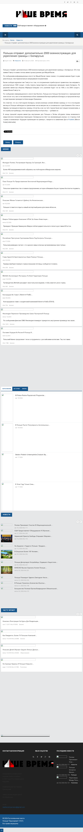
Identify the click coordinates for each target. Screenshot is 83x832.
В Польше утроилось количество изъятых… (30, 583)
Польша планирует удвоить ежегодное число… (31, 577)
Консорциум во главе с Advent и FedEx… (18, 295)
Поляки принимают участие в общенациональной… (33, 525)
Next (80, 155)
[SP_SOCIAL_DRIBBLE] (77, 2)
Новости (19, 40)
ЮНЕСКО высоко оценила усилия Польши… (30, 568)
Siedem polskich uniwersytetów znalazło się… (31, 454)
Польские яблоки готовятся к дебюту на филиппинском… (23, 200)
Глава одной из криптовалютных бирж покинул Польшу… (23, 257)
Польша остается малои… (72, 769)
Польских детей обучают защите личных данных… (21, 649)
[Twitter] (67, 2)
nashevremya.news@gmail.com (14, 807)
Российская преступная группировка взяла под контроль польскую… (28, 238)
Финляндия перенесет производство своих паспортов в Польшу (26, 313)
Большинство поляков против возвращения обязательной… (36, 588)
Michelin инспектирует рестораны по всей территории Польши (25, 276)
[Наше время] (41, 14)
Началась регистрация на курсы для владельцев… (21, 621)
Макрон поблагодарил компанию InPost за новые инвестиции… (26, 219)
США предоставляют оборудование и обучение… (32, 530)
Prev (77, 155)
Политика (23, 667)
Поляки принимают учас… (73, 759)
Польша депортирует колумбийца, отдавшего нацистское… (36, 562)
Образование (24, 653)
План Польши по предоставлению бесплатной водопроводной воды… (28, 181)
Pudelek (71, 119)
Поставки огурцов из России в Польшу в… (18, 332)
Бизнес (11, 173)
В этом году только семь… (25, 484)
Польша (74, 775)
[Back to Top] (1, 830)
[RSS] (33, 757)
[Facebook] (64, 2)
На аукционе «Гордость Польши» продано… (30, 546)
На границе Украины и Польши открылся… (18, 664)
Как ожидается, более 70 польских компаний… (20, 635)
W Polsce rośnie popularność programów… (30, 395)
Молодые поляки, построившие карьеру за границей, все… (24, 162)
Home (12, 40)
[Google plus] (71, 2)
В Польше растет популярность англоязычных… (32, 425)
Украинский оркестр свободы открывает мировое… (33, 536)
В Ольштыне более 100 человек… (26, 551)
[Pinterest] (74, 2)
